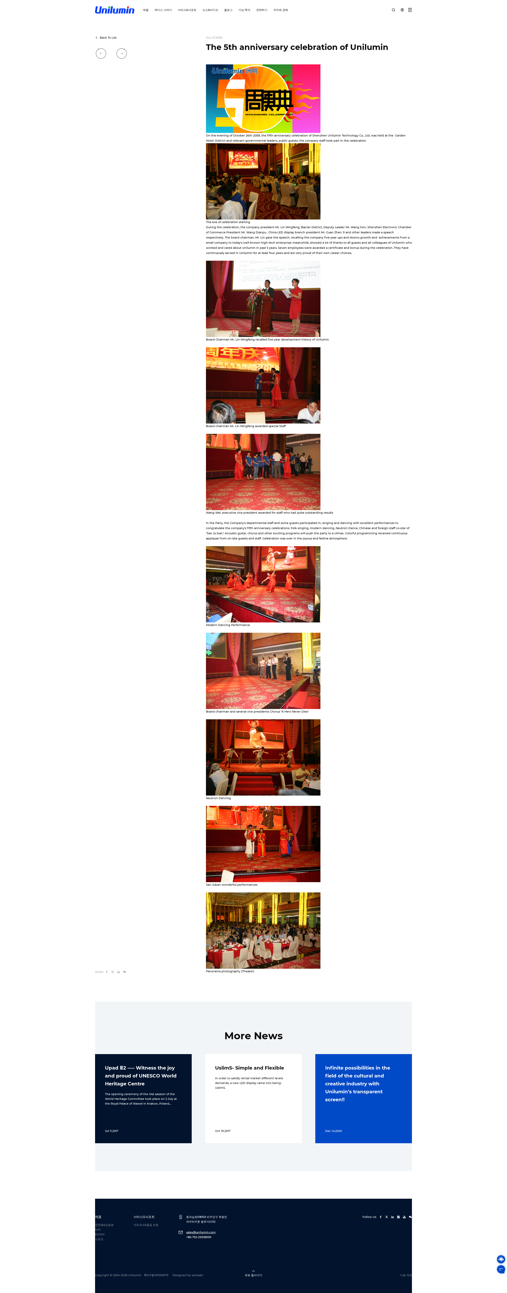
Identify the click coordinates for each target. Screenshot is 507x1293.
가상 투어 (244, 10)
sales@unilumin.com (201, 1232)
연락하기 (261, 10)
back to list (108, 37)
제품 (146, 10)
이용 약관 (406, 1275)
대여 (98, 1229)
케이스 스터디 (163, 10)
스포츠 (99, 1239)
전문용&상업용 (104, 1225)
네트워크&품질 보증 (145, 1225)
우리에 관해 (280, 10)
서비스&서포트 (187, 10)
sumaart (197, 1275)
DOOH (99, 1234)
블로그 (228, 10)
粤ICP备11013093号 (156, 1275)
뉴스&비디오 (210, 10)
